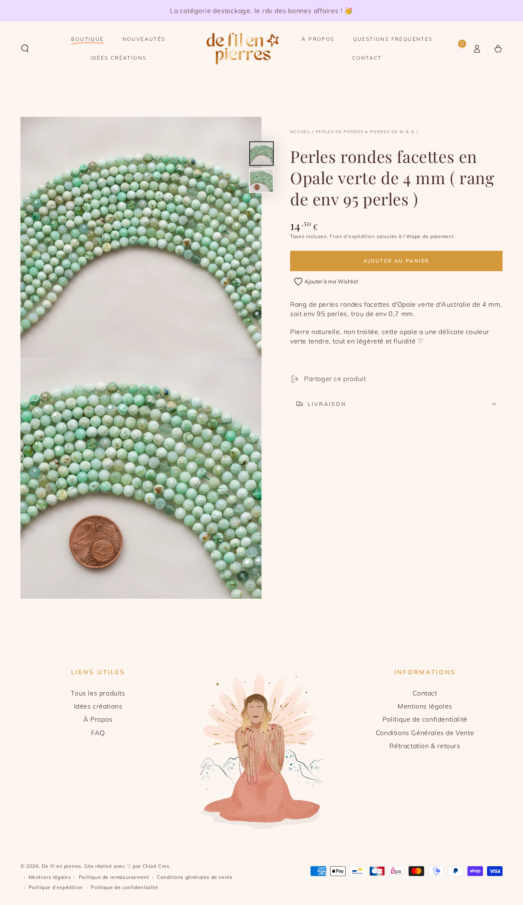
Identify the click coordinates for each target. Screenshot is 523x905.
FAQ (98, 733)
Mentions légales (425, 706)
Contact (425, 693)
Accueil (300, 131)
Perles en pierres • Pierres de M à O (365, 131)
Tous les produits (98, 693)
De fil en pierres (61, 866)
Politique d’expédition (56, 887)
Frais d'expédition (352, 236)
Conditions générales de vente (194, 877)
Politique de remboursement (114, 877)
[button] (25, 49)
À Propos (98, 719)
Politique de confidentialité (424, 719)
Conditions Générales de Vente (425, 733)
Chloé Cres (156, 866)
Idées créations (98, 706)
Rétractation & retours (424, 746)
